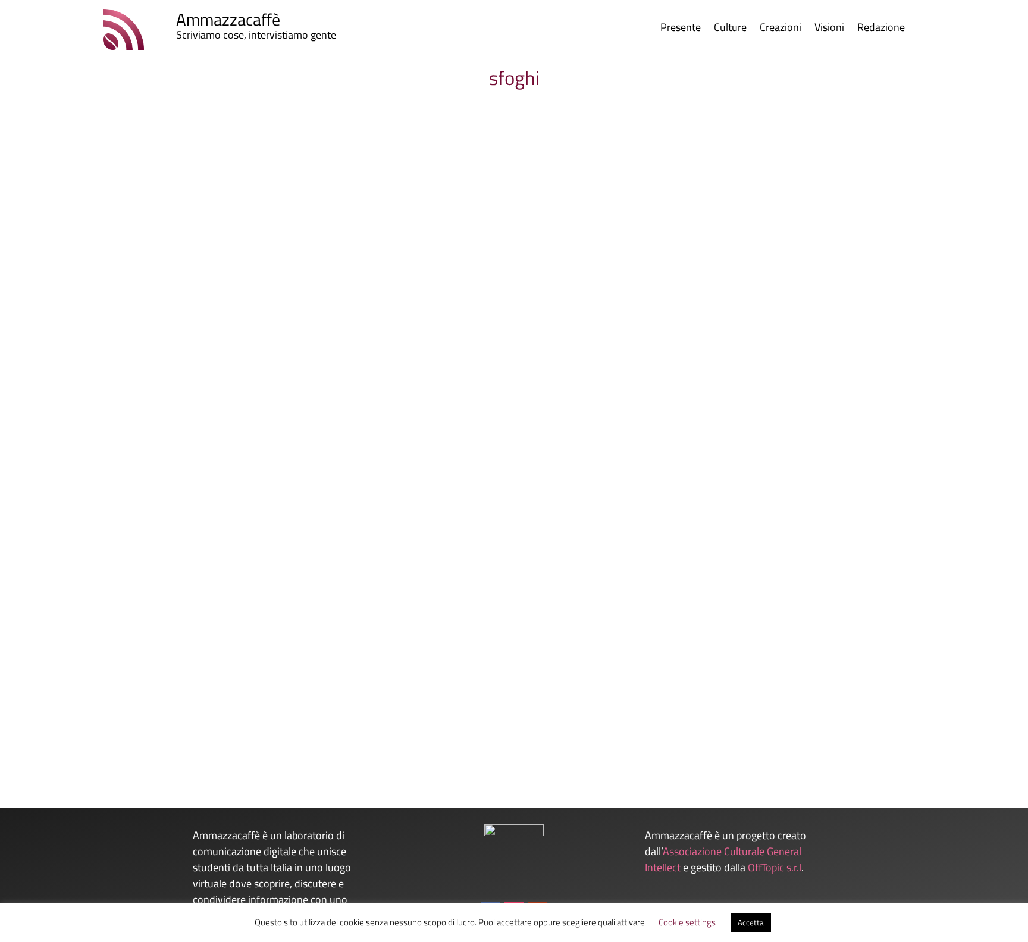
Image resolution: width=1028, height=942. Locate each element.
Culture (730, 29)
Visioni (829, 29)
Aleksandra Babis (103, 704)
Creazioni (780, 29)
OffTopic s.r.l (774, 867)
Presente (680, 29)
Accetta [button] (751, 922)
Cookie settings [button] (687, 922)
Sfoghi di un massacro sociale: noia (149, 684)
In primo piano (248, 704)
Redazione (881, 29)
